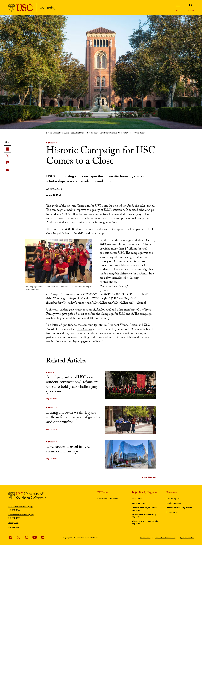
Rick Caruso (84, 329)
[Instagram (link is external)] (26, 537)
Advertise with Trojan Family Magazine (145, 522)
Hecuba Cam (13, 527)
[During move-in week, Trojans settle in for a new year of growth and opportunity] (130, 420)
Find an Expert (173, 498)
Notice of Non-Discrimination (165, 538)
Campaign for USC (89, 206)
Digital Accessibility (187, 538)
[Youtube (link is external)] (34, 537)
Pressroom (171, 512)
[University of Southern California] (20, 8)
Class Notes (137, 498)
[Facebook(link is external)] (7, 148)
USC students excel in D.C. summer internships (68, 449)
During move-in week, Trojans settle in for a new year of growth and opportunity (73, 417)
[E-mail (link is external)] (7, 169)
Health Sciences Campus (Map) (21, 514)
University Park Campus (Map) (20, 506)
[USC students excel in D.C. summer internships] (130, 454)
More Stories (149, 477)
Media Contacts (173, 503)
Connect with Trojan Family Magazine (144, 508)
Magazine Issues (139, 503)
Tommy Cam (13, 522)
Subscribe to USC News (107, 498)
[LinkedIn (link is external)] (7, 162)
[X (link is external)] (7, 155)
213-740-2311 (14, 510)
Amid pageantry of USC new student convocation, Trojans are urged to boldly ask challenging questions (72, 384)
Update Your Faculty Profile (179, 507)
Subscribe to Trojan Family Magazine (144, 515)
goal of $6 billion (70, 318)
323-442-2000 (14, 518)
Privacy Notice (145, 538)
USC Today (47, 8)
